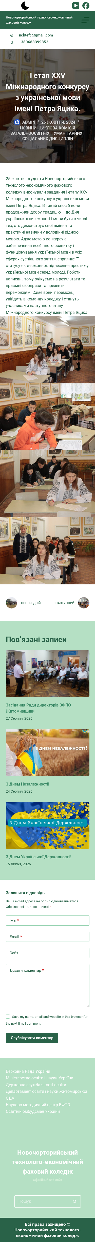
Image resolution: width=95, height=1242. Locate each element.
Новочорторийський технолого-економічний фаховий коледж (47, 1162)
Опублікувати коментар (32, 1038)
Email (16, 936)
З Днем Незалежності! (27, 784)
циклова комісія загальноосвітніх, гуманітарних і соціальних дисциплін (47, 133)
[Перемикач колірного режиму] (25, 5)
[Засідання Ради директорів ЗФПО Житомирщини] (47, 673)
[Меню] (85, 20)
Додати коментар (27, 970)
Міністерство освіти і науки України (39, 1078)
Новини (28, 128)
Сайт (14, 953)
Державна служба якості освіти (36, 1084)
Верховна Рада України (28, 1071)
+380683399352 (33, 42)
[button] (47, 349)
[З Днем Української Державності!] (47, 825)
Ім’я (14, 920)
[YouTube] (75, 5)
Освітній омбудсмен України (33, 1111)
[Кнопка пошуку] (75, 1201)
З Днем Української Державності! (38, 856)
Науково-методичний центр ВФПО (38, 1104)
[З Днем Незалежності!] (47, 752)
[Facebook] (85, 5)
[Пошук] (10, 5)
